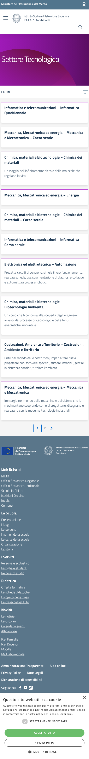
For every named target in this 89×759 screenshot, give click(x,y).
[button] (44, 751)
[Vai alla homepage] (16, 18)
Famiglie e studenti (14, 568)
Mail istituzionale (12, 654)
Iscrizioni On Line (12, 495)
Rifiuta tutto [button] (44, 742)
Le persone (8, 529)
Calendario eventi (13, 626)
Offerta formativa (13, 587)
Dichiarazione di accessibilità (21, 679)
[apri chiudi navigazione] (5, 18)
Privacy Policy (11, 672)
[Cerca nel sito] (80, 27)
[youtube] (25, 688)
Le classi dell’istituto (15, 602)
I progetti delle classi (15, 597)
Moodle (6, 649)
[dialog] (44, 726)
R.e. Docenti (9, 644)
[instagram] (31, 688)
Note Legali (35, 672)
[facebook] (20, 688)
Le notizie (7, 616)
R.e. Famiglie (9, 639)
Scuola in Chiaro (12, 490)
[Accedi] (84, 4)
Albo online (9, 631)
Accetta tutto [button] (44, 733)
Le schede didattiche (15, 592)
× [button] (84, 697)
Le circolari (8, 621)
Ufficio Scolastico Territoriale (20, 485)
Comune (7, 505)
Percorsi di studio (12, 573)
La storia (7, 549)
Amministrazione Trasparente (22, 665)
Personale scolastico (15, 563)
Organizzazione (11, 544)
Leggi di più (66, 714)
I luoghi (6, 524)
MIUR (5, 475)
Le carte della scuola (15, 539)
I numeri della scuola (15, 534)
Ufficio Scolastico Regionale (20, 480)
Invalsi (5, 500)
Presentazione (11, 519)
